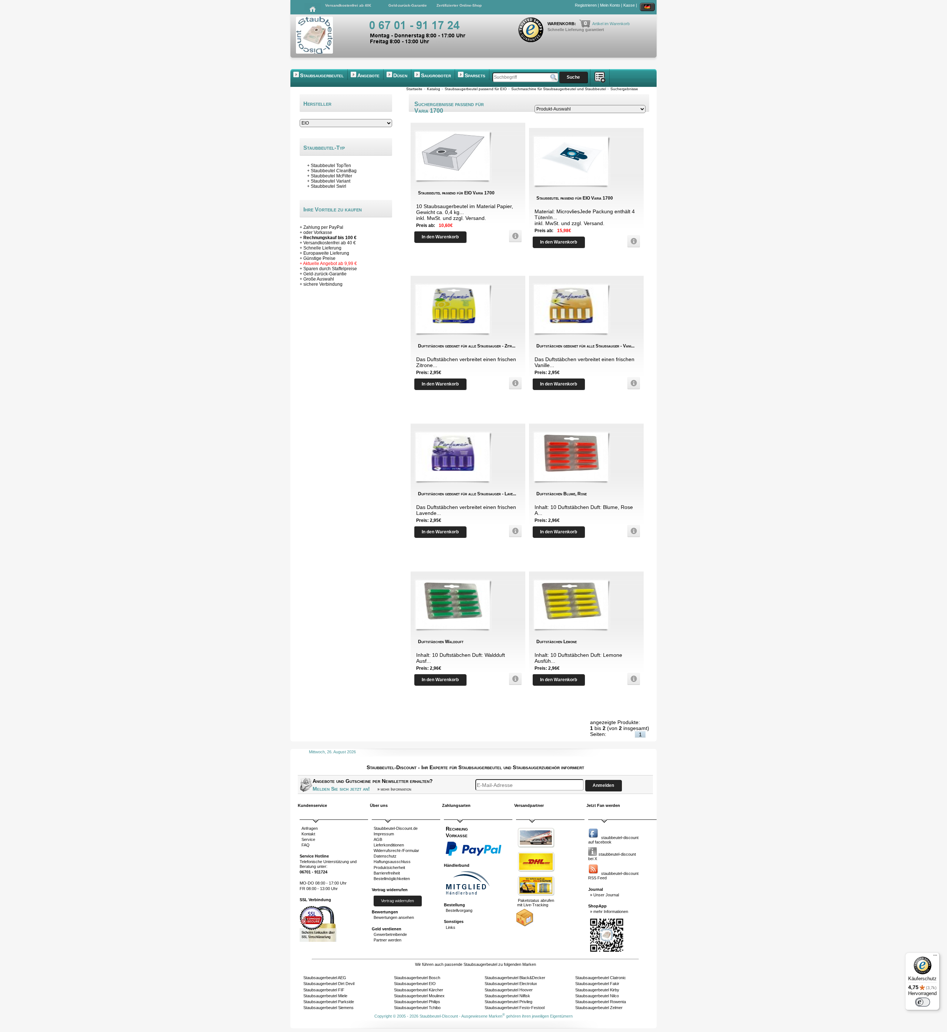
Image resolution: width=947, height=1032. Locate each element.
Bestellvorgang (459, 910)
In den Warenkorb (440, 237)
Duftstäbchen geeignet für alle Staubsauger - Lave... (467, 493)
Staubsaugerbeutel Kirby (597, 990)
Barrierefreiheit (387, 873)
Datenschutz (385, 856)
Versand (475, 218)
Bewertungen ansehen (394, 917)
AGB (378, 839)
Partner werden (387, 940)
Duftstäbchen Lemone (556, 641)
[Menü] (935, 957)
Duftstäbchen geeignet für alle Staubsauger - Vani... (585, 346)
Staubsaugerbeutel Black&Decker (515, 977)
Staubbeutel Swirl (328, 186)
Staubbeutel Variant (330, 181)
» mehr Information (394, 789)
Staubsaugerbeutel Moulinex (419, 996)
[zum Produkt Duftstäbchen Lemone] (631, 679)
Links (450, 927)
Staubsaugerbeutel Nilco (597, 996)
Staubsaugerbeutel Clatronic (600, 977)
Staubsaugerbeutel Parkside (328, 1001)
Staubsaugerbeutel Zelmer (599, 1007)
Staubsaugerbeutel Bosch (417, 977)
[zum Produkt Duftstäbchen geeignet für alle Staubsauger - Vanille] (631, 383)
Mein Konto (610, 5)
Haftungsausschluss (392, 861)
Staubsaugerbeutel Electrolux (511, 983)
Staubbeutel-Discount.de (396, 828)
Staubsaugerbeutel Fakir (597, 983)
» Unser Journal (604, 895)
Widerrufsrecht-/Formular (396, 850)
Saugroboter (436, 75)
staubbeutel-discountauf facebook (613, 839)
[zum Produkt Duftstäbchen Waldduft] (513, 679)
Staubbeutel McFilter (331, 176)
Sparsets (475, 75)
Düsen (400, 75)
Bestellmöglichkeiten (392, 878)
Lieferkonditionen (389, 845)
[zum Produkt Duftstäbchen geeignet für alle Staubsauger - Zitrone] (513, 383)
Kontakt (308, 834)
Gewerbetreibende (390, 934)
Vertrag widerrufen (397, 901)
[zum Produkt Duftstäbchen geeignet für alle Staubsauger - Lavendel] (513, 531)
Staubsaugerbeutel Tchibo (417, 1007)
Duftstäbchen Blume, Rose (561, 493)
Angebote (368, 75)
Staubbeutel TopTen (331, 165)
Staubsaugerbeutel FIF (323, 990)
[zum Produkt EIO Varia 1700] (513, 236)
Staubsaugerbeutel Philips (417, 1001)
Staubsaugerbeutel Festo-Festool (515, 1007)
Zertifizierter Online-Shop (459, 5)
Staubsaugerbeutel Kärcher (418, 990)
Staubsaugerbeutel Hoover (509, 990)
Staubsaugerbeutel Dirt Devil (328, 983)
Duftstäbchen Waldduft (441, 641)
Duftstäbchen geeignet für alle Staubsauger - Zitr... (466, 346)
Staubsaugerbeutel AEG (324, 977)
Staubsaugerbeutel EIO (415, 983)
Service (308, 839)
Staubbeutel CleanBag (334, 170)
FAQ (305, 845)
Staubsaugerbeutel (322, 75)
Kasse (629, 5)
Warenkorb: (562, 23)
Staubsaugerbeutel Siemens (328, 1007)
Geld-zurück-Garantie (407, 5)
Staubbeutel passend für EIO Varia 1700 (456, 193)
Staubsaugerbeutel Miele (325, 996)
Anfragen (309, 828)
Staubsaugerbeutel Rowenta (600, 1001)
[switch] (922, 1002)
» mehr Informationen (609, 911)
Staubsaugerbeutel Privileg (508, 1001)
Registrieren (586, 5)
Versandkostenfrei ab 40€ (348, 5)
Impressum (384, 834)
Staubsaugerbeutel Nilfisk (507, 996)
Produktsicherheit (389, 867)
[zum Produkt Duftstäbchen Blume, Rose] (631, 531)
